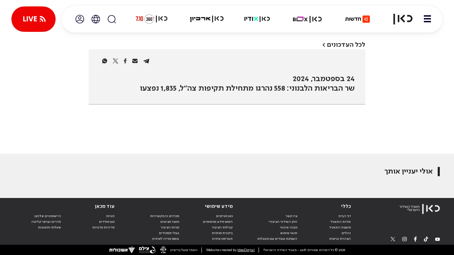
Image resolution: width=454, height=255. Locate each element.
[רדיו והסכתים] (257, 19)
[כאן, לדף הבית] (398, 19)
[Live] (33, 19)
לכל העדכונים (346, 44)
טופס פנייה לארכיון (165, 238)
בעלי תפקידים (169, 233)
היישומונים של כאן (47, 216)
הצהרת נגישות (340, 238)
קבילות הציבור (222, 227)
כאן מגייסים (224, 216)
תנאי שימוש (288, 233)
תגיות (110, 216)
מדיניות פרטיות (103, 227)
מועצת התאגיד (340, 227)
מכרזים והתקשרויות (164, 216)
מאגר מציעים (169, 221)
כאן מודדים (107, 221)
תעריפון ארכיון (222, 238)
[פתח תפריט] (427, 19)
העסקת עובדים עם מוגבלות (277, 238)
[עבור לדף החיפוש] (112, 19)
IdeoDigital (246, 250)
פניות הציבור (170, 227)
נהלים (346, 233)
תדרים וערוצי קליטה (46, 221)
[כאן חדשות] (357, 19)
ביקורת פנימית (222, 233)
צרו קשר (291, 216)
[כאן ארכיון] (206, 19)
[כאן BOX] (307, 19)
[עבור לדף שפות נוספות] (96, 19)
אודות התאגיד (340, 221)
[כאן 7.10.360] (151, 19)
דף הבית (344, 216)
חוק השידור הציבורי (282, 221)
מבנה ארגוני (288, 227)
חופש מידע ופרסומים (218, 221)
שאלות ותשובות (49, 227)
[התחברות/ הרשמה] (80, 19)
